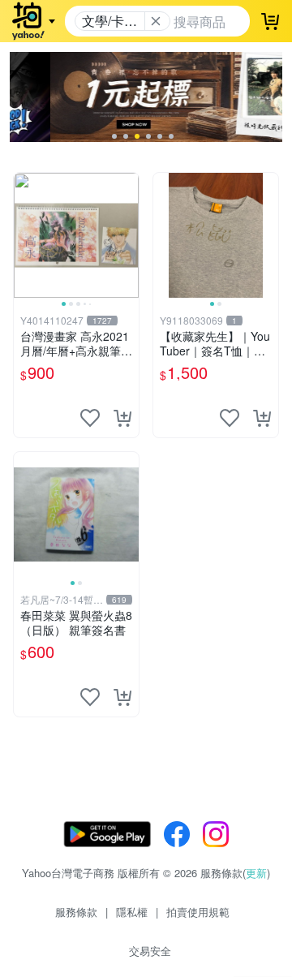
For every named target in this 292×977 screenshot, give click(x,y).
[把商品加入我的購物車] (122, 418)
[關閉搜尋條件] (155, 21)
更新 (256, 872)
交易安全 (150, 950)
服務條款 (76, 911)
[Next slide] (128, 235)
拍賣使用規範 (198, 911)
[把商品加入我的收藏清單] (90, 418)
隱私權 (132, 911)
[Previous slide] (24, 235)
